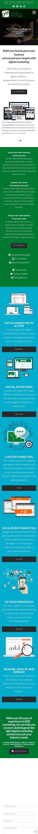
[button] (34, 12)
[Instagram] (24, 6)
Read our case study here (17, 133)
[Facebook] (13, 6)
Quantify (19, 699)
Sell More (19, 349)
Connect (19, 559)
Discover (19, 629)
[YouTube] (20, 6)
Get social (19, 414)
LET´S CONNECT (19, 92)
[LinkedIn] (17, 6)
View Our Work (20, 751)
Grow (19, 488)
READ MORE (19, 33)
